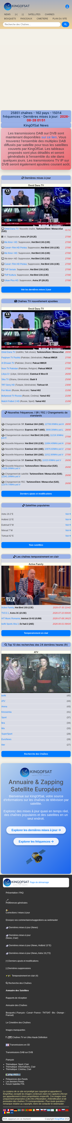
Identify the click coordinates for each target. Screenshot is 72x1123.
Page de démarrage (39, 882)
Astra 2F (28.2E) (41, 280)
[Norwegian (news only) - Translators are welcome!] (22, 1110)
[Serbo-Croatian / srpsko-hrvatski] (67, 1110)
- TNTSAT (45, 1012)
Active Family (7, 607)
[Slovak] (44, 1110)
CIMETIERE (42, 18)
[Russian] (63, 1110)
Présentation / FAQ (14, 893)
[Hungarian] (8, 1112)
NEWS (7, 14)
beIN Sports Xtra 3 (10, 624)
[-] (23, 14)
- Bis (52, 1012)
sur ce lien (49, 137)
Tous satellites (36, 545)
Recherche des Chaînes (36, 754)
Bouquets (10, 1012)
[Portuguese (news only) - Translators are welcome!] (26, 1110)
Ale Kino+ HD (10, 242)
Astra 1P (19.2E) (28, 237)
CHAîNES (49, 14)
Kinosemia (6, 712)
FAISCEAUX (26, 18)
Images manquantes (15, 1030)
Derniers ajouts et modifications (36, 494)
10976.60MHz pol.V (54, 449)
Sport (3, 717)
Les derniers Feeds (15, 1081)
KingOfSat (59, 1119)
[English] (4, 1110)
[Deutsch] (15, 1110)
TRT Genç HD (8, 385)
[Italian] (33, 1110)
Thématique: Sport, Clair (17, 1064)
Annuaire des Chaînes (16, 1005)
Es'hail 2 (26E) (27, 624)
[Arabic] (55, 1110)
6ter (3, 745)
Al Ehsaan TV (7, 363)
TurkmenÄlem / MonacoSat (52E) (41, 466)
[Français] (8, 1110)
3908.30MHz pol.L (54, 430)
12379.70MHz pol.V (10, 484)
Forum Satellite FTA (15, 1084)
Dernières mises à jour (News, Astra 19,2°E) (30, 953)
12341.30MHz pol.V (10, 476)
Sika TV (5, 379)
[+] (16, 14)
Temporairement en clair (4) (24, 975)
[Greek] (48, 1110)
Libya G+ (5, 374)
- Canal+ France (33, 1012)
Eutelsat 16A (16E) (34, 424)
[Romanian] (4, 1112)
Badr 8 (33, 379)
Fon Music (6, 390)
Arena (4, 706)
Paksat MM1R (50, 357)
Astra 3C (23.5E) (18, 613)
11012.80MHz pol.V (54, 454)
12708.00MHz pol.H (54, 424)
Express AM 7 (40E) (35, 430)
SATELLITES (34, 14)
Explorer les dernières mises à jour (35, 830)
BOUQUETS (10, 18)
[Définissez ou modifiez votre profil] (67, 6)
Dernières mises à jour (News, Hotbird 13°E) (30, 945)
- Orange (59, 1012)
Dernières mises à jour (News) (23, 927)
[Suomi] (52, 1110)
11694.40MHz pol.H (54, 443)
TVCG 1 (5, 613)
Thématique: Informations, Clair (20, 1067)
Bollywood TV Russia (11, 396)
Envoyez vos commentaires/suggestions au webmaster (32, 920)
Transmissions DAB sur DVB (19, 1052)
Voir (67, 514)
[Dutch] (11, 1110)
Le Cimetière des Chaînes (18, 1022)
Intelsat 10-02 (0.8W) (31, 618)
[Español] (30, 1110)
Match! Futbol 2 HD (10, 401)
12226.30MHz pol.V (10, 468)
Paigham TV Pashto (10, 357)
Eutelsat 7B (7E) (33, 460)
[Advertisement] (36, 72)
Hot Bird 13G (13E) (40, 242)
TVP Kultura (10, 275)
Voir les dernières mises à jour (36, 289)
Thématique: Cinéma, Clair (18, 1069)
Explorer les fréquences (35, 841)
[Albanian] (11, 1112)
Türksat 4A (42, 385)
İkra (3, 723)
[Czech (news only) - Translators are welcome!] (41, 1110)
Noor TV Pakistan (9, 368)
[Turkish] (59, 1110)
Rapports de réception (16, 998)
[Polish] (37, 1110)
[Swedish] (19, 1110)
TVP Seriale (10, 269)
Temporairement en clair (36, 633)
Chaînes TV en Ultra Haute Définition (29, 1037)
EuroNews (6, 739)
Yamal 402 (35, 390)
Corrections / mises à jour (18, 912)
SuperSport (6, 734)
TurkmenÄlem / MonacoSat (50, 352)
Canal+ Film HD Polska (16, 247)
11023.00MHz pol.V (51, 460)
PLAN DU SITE (60, 18)
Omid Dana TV (12, 229)
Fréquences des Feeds (17, 1079)
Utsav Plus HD (11, 280)
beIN (3, 695)
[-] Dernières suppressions (18, 968)
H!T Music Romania (10, 618)
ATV (3, 701)
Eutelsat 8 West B (39, 374)
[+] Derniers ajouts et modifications (22, 961)
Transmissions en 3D (19, 1045)
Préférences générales (16, 903)
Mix (3, 728)
